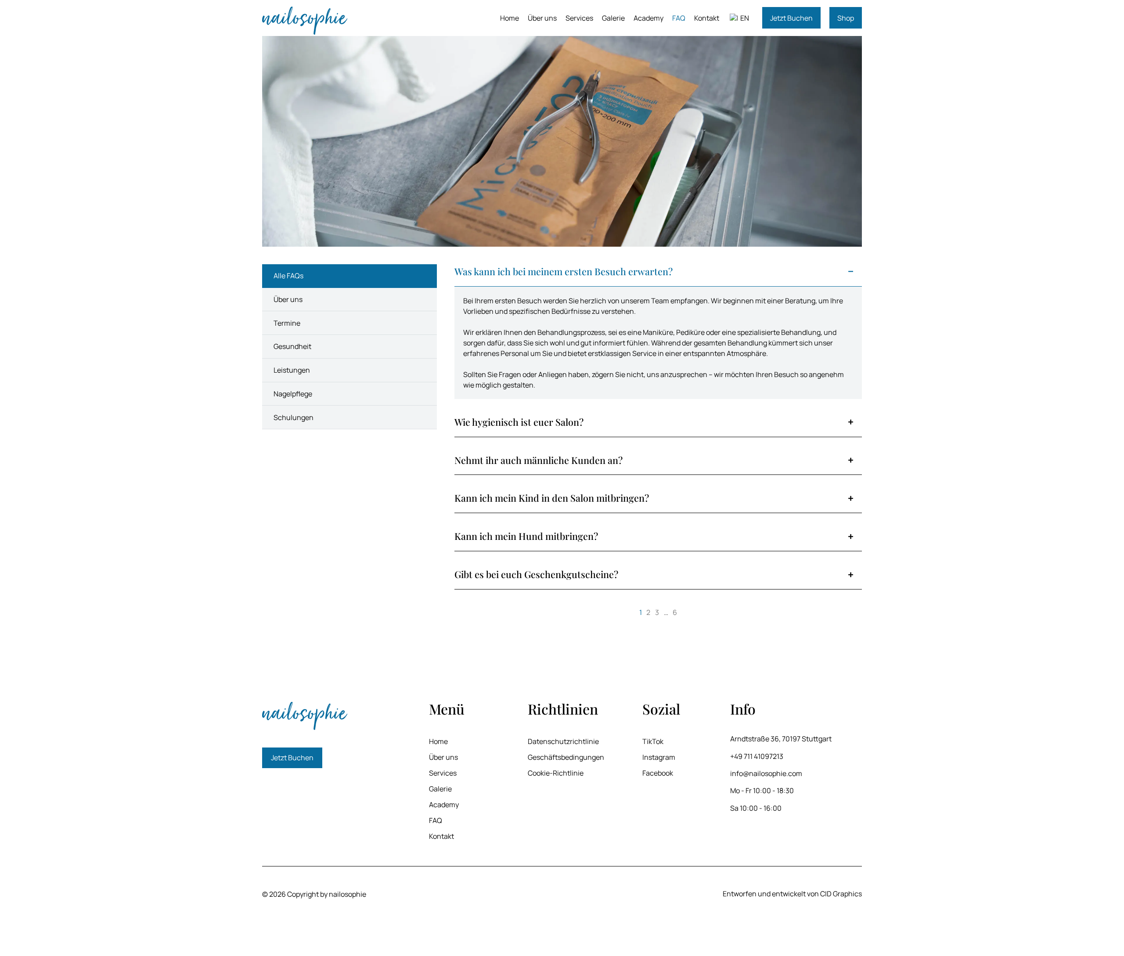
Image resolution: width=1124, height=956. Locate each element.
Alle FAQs (288, 275)
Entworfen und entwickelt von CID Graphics (792, 893)
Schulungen (293, 417)
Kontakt (706, 18)
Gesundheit (292, 346)
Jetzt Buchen (791, 18)
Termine (287, 323)
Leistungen (292, 370)
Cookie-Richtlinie (556, 773)
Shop (845, 18)
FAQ (678, 18)
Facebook (657, 773)
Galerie (613, 18)
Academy (648, 18)
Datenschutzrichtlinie (563, 741)
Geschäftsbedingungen (566, 757)
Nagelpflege (293, 394)
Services (579, 18)
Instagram (658, 757)
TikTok (652, 741)
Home (509, 18)
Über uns (542, 18)
